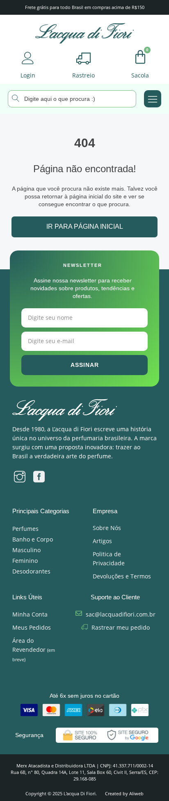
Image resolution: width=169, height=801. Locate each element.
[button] (152, 98)
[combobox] (72, 98)
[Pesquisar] (7, 98)
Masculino (26, 550)
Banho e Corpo (32, 539)
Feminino (25, 560)
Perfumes (25, 528)
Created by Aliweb (124, 793)
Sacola (140, 75)
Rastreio (83, 75)
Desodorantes (31, 571)
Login (28, 75)
